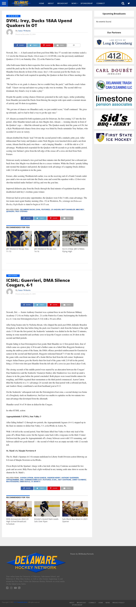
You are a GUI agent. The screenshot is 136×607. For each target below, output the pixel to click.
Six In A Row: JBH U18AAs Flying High (73, 250)
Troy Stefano (21, 211)
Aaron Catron (26, 478)
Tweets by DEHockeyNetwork (82, 553)
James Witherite (24, 30)
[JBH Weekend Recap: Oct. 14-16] (47, 245)
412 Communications (20, 602)
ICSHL (54, 480)
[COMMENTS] (73, 44)
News (74, 3)
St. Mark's (35, 482)
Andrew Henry (54, 478)
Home (41, 3)
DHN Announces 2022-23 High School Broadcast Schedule (17, 521)
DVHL (38, 210)
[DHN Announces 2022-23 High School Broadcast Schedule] (19, 515)
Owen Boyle (25, 482)
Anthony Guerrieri (70, 478)
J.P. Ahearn (56, 210)
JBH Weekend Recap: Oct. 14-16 (45, 250)
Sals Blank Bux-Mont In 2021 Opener (75, 520)
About (51, 3)
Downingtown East (33, 480)
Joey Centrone (64, 480)
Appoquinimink (12, 480)
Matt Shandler (68, 210)
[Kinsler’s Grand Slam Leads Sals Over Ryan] (47, 515)
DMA (22, 480)
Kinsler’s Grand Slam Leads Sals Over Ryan (46, 520)
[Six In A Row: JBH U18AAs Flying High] (75, 245)
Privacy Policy (118, 603)
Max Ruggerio (12, 482)
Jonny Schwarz (79, 480)
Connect (100, 3)
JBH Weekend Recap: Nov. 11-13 (17, 250)
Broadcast (62, 3)
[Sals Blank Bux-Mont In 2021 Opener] (75, 515)
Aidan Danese (40, 478)
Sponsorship (87, 3)
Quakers (10, 211)
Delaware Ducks (27, 210)
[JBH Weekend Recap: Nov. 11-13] (19, 245)
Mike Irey (80, 210)
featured (45, 210)
